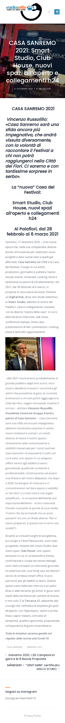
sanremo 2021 (34, 647)
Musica (32, 34)
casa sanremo (15, 647)
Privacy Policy (32, 716)
